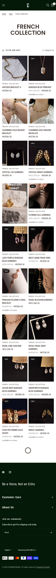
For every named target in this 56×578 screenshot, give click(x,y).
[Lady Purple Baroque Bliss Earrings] (14, 238)
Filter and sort (13, 50)
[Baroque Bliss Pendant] (41, 68)
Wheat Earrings (36, 430)
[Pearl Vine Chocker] (14, 327)
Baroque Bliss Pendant (40, 87)
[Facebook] (5, 472)
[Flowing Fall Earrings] (41, 196)
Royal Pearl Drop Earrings (37, 348)
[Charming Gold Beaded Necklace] (41, 111)
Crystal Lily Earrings (12, 172)
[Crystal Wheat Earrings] (41, 153)
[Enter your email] (51, 532)
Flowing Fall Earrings (40, 215)
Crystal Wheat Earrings (41, 172)
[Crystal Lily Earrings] (14, 153)
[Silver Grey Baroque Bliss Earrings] (14, 369)
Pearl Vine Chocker (11, 346)
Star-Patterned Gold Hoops (12, 432)
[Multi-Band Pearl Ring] (41, 238)
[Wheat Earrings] (41, 411)
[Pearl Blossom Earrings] (41, 280)
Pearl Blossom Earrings (41, 300)
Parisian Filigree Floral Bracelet (14, 301)
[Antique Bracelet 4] (14, 68)
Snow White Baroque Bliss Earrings (39, 390)
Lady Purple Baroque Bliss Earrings (12, 259)
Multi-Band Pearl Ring (39, 258)
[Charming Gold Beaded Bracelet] (14, 111)
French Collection (10, 84)
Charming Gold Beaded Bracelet (13, 132)
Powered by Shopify (43, 567)
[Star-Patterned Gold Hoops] (14, 411)
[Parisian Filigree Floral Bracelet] (14, 280)
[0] (52, 5)
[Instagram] (12, 472)
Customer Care (11, 497)
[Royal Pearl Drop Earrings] (41, 327)
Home (4, 14)
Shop (10, 14)
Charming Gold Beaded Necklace (40, 132)
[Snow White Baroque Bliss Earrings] (41, 369)
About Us (8, 507)
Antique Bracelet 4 (11, 87)
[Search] (47, 5)
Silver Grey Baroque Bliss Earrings (12, 390)
